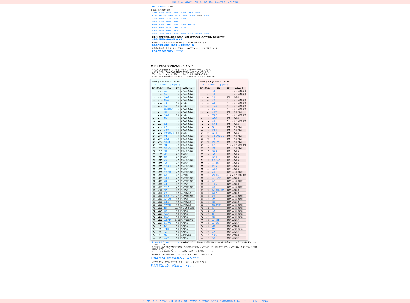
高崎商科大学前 (218, 190)
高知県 (176, 30)
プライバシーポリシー (251, 301)
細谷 (165, 154)
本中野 (166, 229)
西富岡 (214, 151)
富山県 (168, 18)
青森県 (161, 12)
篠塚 (213, 202)
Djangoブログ (220, 2)
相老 (165, 208)
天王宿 (214, 172)
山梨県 (206, 15)
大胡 (165, 235)
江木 (213, 211)
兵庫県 (161, 24)
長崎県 (168, 33)
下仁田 (214, 184)
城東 (213, 148)
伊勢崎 (166, 97)
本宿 (213, 103)
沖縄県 (206, 33)
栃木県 (192, 15)
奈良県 (183, 24)
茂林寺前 (167, 199)
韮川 (165, 169)
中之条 (166, 187)
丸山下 (214, 112)
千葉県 (177, 15)
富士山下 (215, 142)
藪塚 (165, 226)
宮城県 (176, 12)
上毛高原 (167, 220)
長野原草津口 (169, 196)
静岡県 (168, 21)
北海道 (154, 12)
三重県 (176, 21)
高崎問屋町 (168, 109)
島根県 (161, 27)
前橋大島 (167, 148)
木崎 (165, 163)
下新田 (214, 115)
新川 (213, 208)
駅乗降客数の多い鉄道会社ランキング (173, 265)
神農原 (214, 124)
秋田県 (183, 12)
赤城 (165, 193)
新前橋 (166, 100)
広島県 (176, 27)
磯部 (165, 181)
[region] (133, 18)
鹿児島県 (198, 33)
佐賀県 (161, 33)
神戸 (213, 145)
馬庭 (213, 238)
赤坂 (213, 196)
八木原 (166, 178)
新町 (165, 118)
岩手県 (168, 12)
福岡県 (154, 33)
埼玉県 (170, 15)
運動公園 (215, 175)
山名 (213, 154)
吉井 (213, 232)
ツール (180, 2)
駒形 (165, 124)
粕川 (213, 214)
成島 (165, 232)
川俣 (165, 157)
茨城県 (185, 15)
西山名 (214, 169)
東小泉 (166, 214)
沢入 (213, 100)
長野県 (161, 18)
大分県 (183, 33)
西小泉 (166, 217)
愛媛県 (168, 30)
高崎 (165, 91)
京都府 (168, 24)
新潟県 (154, 18)
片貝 (213, 229)
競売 (174, 2)
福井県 (183, 18)
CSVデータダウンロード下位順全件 (214, 85)
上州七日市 (216, 220)
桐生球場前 (216, 205)
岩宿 (165, 160)
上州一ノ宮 (216, 178)
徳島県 (154, 30)
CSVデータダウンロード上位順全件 (166, 85)
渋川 (165, 121)
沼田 (165, 145)
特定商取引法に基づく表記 (230, 301)
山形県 (190, 12)
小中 (213, 94)
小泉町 (214, 235)
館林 (165, 106)
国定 (165, 151)
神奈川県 (162, 15)
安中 (165, 136)
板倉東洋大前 (169, 133)
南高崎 (214, 118)
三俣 (213, 187)
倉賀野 (166, 130)
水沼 (213, 121)
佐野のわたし (217, 160)
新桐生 (166, 184)
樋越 (213, 217)
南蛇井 (214, 133)
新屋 (213, 181)
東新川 (214, 130)
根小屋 (214, 166)
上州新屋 (215, 163)
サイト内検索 (233, 2)
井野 (165, 127)
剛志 (165, 190)
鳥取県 (154, 27)
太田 (165, 103)
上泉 (213, 139)
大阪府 (154, 24)
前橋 (165, 94)
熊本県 (176, 33)
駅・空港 (203, 2)
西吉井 (214, 157)
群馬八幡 (167, 172)
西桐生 (166, 202)
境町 (165, 211)
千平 (213, 97)
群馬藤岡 (167, 166)
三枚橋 (166, 238)
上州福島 (215, 223)
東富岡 (214, 193)
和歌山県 (191, 24)
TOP (153, 6)
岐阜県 (161, 21)
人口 (196, 2)
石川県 (176, 18)
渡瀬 (213, 226)
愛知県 (154, 21)
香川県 (161, 30)
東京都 (154, 15)
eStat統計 (189, 2)
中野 (213, 91)
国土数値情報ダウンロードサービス (165, 242)
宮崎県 (190, 33)
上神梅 (214, 106)
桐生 (165, 112)
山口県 (183, 27)
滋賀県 (176, 24)
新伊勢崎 (167, 223)
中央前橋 (167, 205)
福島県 (197, 12)
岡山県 (168, 27)
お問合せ (265, 301)
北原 (213, 199)
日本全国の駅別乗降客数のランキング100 (175, 258)
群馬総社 (167, 142)
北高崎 (166, 139)
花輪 (213, 109)
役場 (211, 2)
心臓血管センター (219, 136)
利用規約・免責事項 (210, 301)
